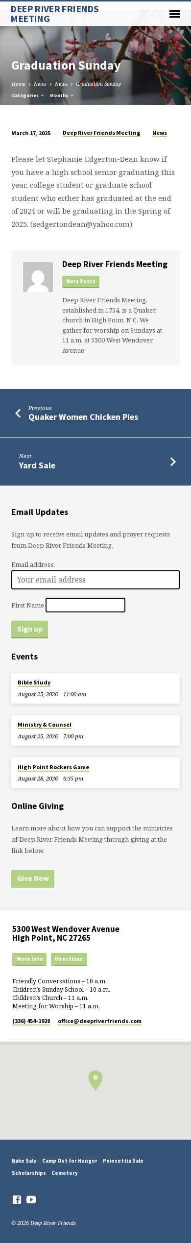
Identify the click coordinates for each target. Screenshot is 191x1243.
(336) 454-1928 (31, 1020)
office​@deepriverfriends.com (100, 1020)
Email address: (33, 564)
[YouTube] (31, 1199)
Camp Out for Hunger (69, 1160)
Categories (26, 95)
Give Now (33, 878)
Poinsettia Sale (123, 1160)
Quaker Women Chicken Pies (83, 416)
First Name (27, 604)
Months (59, 95)
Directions (69, 958)
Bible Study (34, 682)
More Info (30, 958)
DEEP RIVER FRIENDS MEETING (54, 13)
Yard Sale (37, 465)
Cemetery (64, 1173)
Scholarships (29, 1173)
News (40, 83)
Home (18, 83)
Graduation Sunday (98, 83)
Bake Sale (24, 1160)
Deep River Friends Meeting (102, 132)
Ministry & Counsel (45, 724)
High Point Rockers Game (53, 767)
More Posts (81, 281)
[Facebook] (17, 1199)
